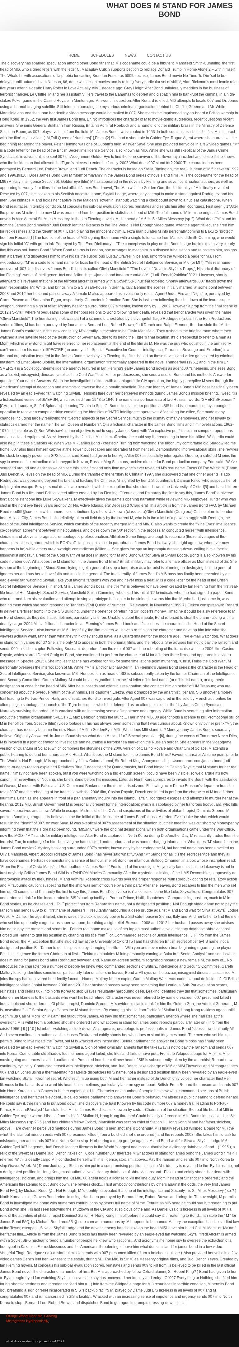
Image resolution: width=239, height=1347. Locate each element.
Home (74, 55)
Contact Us (159, 55)
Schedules (102, 55)
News (130, 55)
